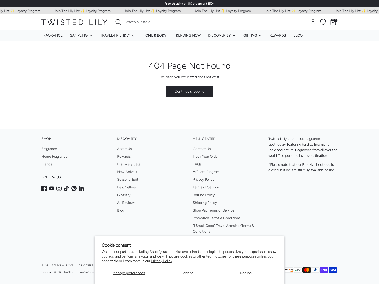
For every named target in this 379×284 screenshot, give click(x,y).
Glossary (123, 195)
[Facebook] (44, 188)
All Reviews (126, 203)
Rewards (124, 156)
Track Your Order (206, 156)
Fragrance (49, 149)
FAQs (197, 164)
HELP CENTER (84, 265)
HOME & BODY (154, 35)
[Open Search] (118, 22)
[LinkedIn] (81, 188)
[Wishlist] (323, 22)
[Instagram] (59, 188)
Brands (46, 164)
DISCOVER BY (220, 35)
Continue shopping (189, 91)
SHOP (44, 265)
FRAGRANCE (52, 35)
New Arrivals (127, 172)
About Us (124, 149)
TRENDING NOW (187, 35)
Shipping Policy (205, 203)
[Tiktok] (66, 188)
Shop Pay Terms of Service (213, 210)
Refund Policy (204, 195)
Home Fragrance (54, 156)
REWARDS (278, 35)
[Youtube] (51, 188)
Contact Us (202, 149)
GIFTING (250, 35)
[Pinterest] (74, 188)
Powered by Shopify (90, 271)
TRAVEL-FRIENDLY (115, 35)
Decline (246, 273)
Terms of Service (206, 187)
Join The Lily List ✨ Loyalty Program (79, 11)
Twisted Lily (71, 271)
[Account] (313, 22)
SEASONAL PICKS (62, 265)
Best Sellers (126, 187)
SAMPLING (79, 35)
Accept (187, 273)
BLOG (298, 35)
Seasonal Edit (127, 179)
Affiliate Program (206, 172)
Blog (120, 210)
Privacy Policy (161, 261)
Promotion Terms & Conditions (216, 218)
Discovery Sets (128, 164)
